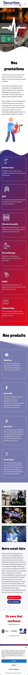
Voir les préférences (14, 669)
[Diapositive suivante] (25, 631)
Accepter (14, 661)
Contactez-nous (14, 597)
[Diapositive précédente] (3, 631)
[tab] (9, 635)
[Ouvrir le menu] (24, 4)
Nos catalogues (14, 602)
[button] (26, 647)
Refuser (14, 665)
